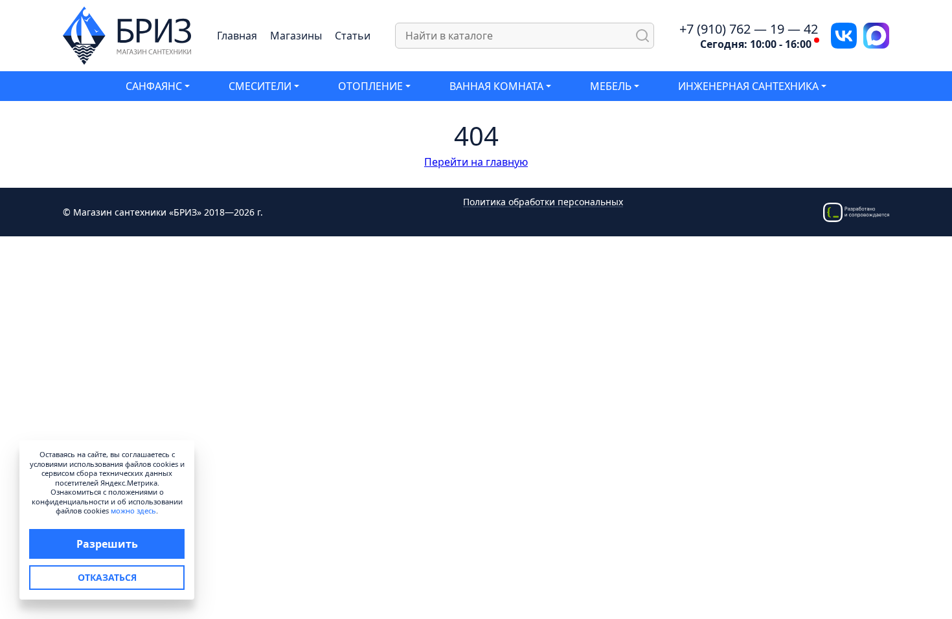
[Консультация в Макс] (876, 34)
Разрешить (107, 544)
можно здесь (133, 510)
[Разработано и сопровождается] (856, 211)
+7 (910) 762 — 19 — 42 (748, 29)
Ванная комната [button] (496, 86)
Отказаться (107, 577)
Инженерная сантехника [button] (748, 86)
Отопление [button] (370, 86)
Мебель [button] (610, 86)
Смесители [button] (260, 86)
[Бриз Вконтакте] (844, 34)
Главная (237, 35)
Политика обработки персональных (543, 202)
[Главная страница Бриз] (127, 34)
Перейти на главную (476, 162)
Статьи (352, 35)
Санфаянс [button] (154, 86)
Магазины (296, 35)
